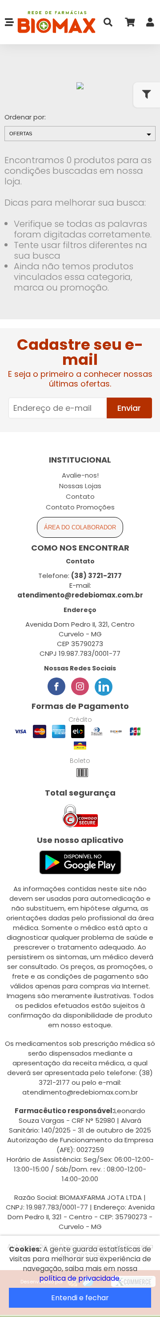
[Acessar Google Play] (80, 863)
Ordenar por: (25, 117)
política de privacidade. (80, 1278)
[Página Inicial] (55, 22)
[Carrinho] (129, 24)
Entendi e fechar (80, 1298)
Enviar (129, 407)
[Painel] (150, 24)
